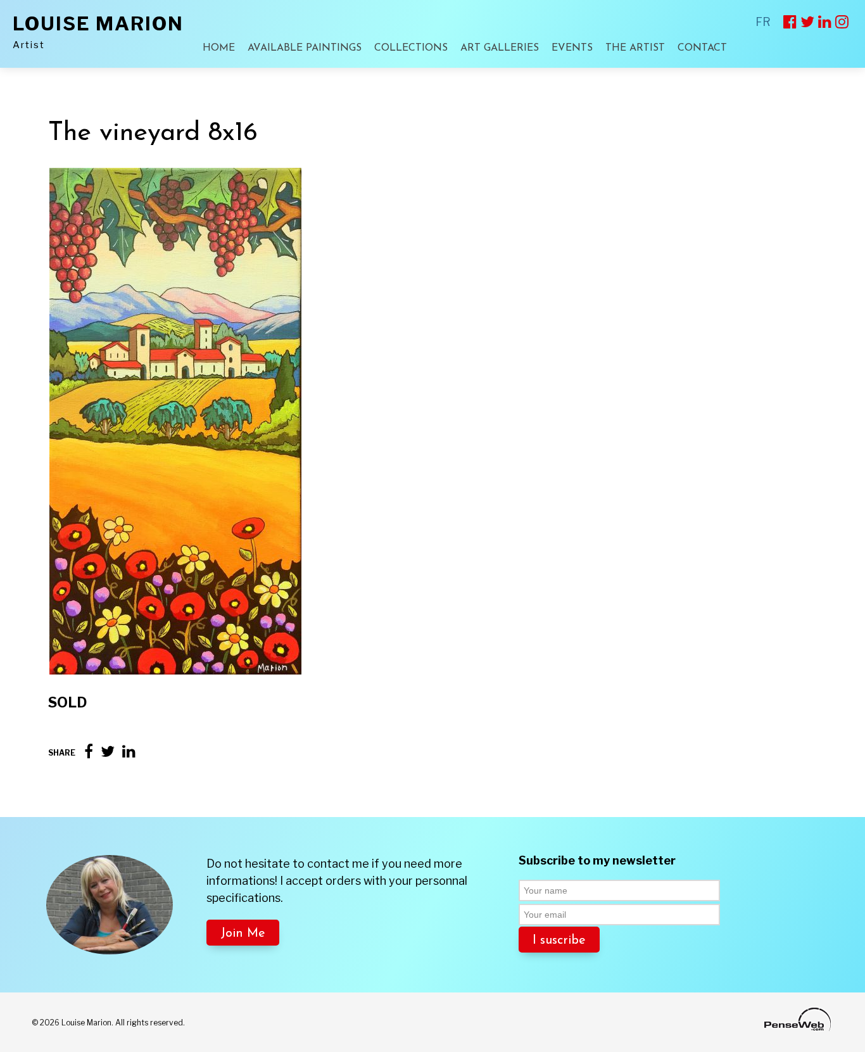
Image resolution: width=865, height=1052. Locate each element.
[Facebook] (89, 751)
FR (763, 22)
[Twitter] (107, 751)
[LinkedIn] (129, 751)
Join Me (242, 933)
